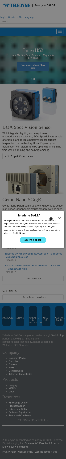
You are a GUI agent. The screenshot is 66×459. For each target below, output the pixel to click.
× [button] (59, 218)
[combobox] (51, 218)
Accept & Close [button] (33, 240)
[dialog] (33, 229)
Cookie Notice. (19, 233)
